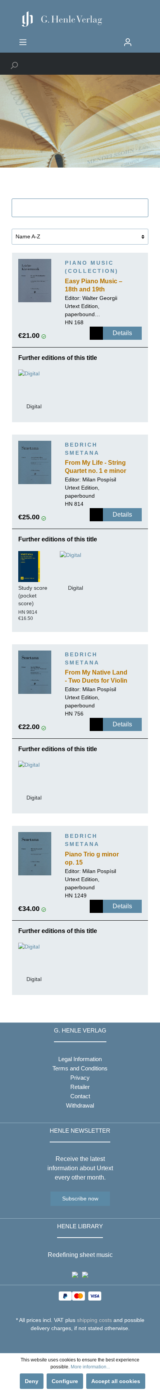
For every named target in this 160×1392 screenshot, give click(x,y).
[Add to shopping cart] (96, 333)
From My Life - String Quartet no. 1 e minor (95, 466)
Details (122, 333)
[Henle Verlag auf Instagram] (80, 1342)
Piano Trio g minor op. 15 (92, 858)
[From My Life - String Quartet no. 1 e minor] (34, 462)
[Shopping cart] (141, 39)
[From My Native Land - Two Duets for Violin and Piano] (34, 672)
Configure (65, 1381)
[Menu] (23, 42)
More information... (90, 1367)
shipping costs (94, 1320)
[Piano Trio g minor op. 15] (34, 853)
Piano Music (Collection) (91, 267)
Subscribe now (80, 1198)
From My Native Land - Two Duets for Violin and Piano (96, 677)
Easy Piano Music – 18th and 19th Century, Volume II (93, 286)
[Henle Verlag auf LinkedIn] (86, 1342)
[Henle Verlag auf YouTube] (74, 1342)
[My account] (128, 42)
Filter (84, 208)
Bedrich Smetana (82, 449)
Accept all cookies (115, 1381)
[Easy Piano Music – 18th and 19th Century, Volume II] (34, 280)
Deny (31, 1381)
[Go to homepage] (80, 19)
